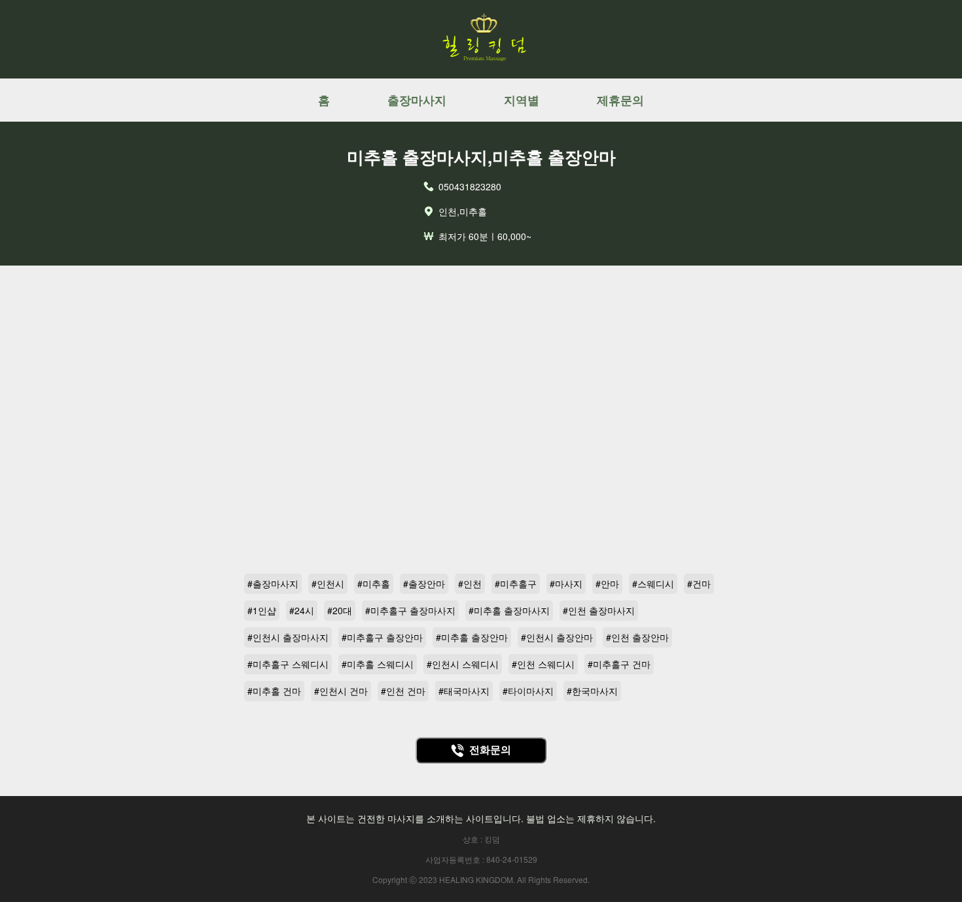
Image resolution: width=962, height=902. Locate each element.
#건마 (699, 583)
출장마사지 (416, 100)
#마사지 (566, 583)
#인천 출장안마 (637, 637)
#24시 (301, 610)
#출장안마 (424, 583)
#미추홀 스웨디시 (378, 663)
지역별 (521, 100)
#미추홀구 (516, 583)
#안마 (607, 583)
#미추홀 (373, 583)
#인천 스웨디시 (543, 663)
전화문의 (490, 749)
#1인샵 (261, 610)
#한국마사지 (592, 690)
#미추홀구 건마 (619, 663)
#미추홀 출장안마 (472, 637)
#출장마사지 (272, 583)
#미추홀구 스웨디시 (288, 663)
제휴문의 (620, 100)
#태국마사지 (464, 690)
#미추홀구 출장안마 (382, 637)
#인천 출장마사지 (599, 610)
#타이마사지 (528, 690)
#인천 (470, 583)
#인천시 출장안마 (557, 637)
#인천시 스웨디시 (463, 663)
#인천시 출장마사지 (288, 637)
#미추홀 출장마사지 (509, 610)
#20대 (339, 610)
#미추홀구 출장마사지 (410, 610)
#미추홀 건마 (274, 690)
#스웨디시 (653, 583)
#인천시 (328, 583)
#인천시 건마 (341, 690)
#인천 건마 (403, 690)
